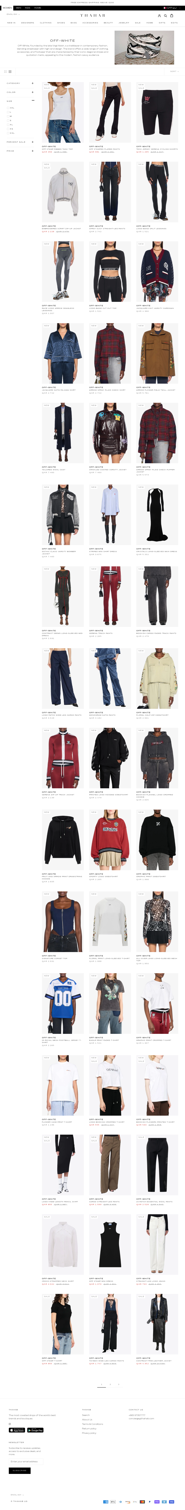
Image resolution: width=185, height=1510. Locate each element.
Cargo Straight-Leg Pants (104, 1201)
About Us (87, 1420)
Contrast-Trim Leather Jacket (154, 1361)
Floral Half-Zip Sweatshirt (152, 715)
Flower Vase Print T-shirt (57, 1122)
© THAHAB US (19, 1501)
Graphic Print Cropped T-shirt (153, 1040)
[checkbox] (21, 108)
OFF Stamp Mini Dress (101, 1281)
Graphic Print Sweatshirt (151, 876)
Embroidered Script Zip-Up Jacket (61, 228)
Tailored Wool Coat (53, 469)
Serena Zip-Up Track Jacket (58, 794)
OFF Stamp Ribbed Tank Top (57, 149)
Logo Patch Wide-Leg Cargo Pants (62, 715)
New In (11, 23)
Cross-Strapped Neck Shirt (58, 1281)
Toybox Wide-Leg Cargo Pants (106, 1361)
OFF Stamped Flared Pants (104, 149)
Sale (138, 23)
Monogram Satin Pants (102, 715)
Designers (27, 23)
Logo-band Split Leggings (151, 228)
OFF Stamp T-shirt (52, 1361)
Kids (27, 8)
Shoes (61, 23)
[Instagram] (10, 1424)
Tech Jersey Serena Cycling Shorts (157, 149)
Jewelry (124, 23)
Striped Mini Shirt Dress (103, 551)
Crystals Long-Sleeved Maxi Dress (156, 551)
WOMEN (7, 8)
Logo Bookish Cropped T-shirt (107, 1122)
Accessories (90, 23)
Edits (174, 23)
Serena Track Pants (101, 633)
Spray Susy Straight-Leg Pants (107, 228)
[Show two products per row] (5, 71)
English (12, 14)
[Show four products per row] (10, 71)
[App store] (17, 1430)
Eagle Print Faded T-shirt (104, 1040)
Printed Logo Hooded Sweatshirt (108, 794)
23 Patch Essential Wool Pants (154, 1201)
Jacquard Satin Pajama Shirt (59, 390)
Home (150, 23)
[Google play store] (35, 1430)
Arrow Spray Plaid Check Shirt (107, 390)
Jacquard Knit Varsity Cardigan (155, 308)
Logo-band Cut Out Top (103, 308)
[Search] (165, 15)
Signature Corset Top (54, 958)
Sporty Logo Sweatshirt (103, 876)
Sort (173, 71)
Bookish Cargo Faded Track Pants (156, 633)
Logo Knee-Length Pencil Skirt (60, 1201)
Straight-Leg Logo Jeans (150, 1281)
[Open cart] (171, 15)
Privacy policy (89, 1433)
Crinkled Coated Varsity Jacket (108, 469)
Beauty (108, 23)
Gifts (162, 23)
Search (86, 1415)
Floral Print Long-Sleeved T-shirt (109, 958)
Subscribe (20, 1470)
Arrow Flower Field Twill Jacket (155, 390)
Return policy (89, 1429)
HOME (37, 8)
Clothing (46, 23)
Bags (74, 23)
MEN (18, 8)
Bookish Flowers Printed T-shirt (155, 1122)
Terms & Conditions (92, 1424)
